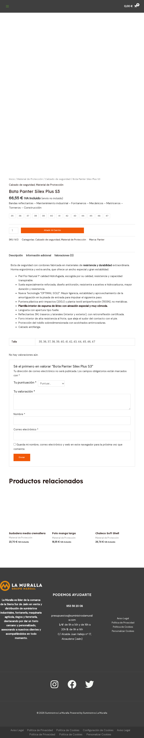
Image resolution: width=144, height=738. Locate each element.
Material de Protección (30, 179)
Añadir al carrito (52, 230)
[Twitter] (89, 684)
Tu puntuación (25, 382)
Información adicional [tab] (38, 255)
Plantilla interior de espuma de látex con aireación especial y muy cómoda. (63, 306)
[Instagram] (54, 684)
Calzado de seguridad (57, 179)
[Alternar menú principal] (7, 6)
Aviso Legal (123, 618)
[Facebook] (72, 684)
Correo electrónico (26, 429)
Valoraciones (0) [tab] (64, 255)
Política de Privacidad (123, 622)
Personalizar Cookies (123, 631)
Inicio (12, 179)
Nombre (19, 414)
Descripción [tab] (16, 255)
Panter (100, 239)
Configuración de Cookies (98, 730)
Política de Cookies (123, 626)
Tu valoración (24, 391)
